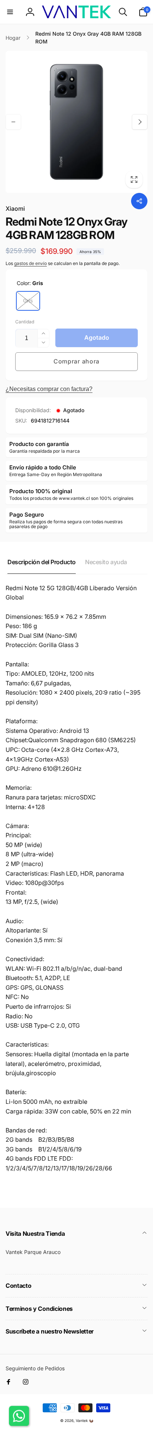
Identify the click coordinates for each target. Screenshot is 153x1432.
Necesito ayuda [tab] (106, 562)
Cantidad (24, 321)
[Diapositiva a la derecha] (139, 122)
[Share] (139, 201)
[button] (10, 12)
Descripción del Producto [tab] (41, 562)
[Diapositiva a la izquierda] (13, 122)
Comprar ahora (76, 361)
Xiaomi (15, 208)
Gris (28, 300)
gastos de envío (30, 263)
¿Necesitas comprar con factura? (49, 389)
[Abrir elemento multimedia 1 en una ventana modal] (76, 122)
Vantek (82, 1420)
